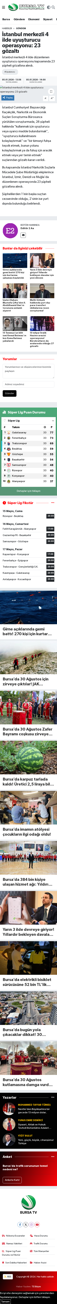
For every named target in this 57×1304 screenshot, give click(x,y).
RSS (9, 1277)
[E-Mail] (23, 235)
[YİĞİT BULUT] (9, 1139)
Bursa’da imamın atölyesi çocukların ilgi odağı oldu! (27, 832)
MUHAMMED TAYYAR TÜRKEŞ (34, 1105)
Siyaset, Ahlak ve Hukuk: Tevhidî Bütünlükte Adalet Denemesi (33, 1126)
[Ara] (53, 8)
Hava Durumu (41, 1236)
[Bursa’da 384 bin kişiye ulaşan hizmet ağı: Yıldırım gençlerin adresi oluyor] (28, 858)
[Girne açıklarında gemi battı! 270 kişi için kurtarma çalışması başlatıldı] (15, 260)
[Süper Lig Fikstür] (52, 503)
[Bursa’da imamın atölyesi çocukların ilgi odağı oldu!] (28, 807)
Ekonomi (33, 19)
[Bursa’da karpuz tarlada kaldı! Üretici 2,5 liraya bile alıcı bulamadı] (28, 757)
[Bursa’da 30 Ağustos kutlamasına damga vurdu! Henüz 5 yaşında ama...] (28, 1058)
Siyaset (48, 19)
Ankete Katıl (12, 1180)
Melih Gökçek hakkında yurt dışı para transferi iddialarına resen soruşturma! (40, 305)
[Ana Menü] (3, 7)
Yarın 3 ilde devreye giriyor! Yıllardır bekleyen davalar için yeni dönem (28, 932)
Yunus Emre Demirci (30, 1120)
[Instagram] (31, 1224)
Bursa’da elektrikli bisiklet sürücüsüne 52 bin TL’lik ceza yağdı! (27, 982)
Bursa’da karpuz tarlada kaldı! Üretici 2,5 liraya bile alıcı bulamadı (27, 782)
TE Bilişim (36, 1286)
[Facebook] (20, 1224)
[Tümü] (52, 1097)
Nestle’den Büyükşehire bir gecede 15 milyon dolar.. (34, 1111)
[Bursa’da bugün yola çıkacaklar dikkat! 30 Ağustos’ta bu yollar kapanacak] (28, 1008)
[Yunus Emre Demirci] (9, 1124)
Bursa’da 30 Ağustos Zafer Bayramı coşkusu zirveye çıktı (27, 732)
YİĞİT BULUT (25, 1136)
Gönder (9, 393)
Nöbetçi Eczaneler (15, 1236)
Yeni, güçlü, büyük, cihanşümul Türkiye (36, 1142)
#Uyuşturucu (9, 72)
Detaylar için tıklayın (28, 491)
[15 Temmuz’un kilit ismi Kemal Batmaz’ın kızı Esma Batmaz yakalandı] (15, 323)
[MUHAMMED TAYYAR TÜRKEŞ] (9, 1108)
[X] (25, 1224)
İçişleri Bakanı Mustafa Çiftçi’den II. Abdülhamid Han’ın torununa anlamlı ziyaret (14, 305)
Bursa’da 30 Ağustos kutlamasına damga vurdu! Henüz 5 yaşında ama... (27, 1082)
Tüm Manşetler (41, 1251)
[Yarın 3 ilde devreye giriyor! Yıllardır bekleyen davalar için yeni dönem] (42, 260)
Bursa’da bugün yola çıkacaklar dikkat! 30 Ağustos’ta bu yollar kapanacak (22, 1032)
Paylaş (9, 97)
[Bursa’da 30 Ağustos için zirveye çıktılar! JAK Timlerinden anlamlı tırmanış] (28, 657)
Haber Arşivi (40, 1262)
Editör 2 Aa (27, 228)
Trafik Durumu (41, 1243)
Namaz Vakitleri (14, 1243)
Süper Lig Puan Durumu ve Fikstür (11, 1253)
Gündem (19, 19)
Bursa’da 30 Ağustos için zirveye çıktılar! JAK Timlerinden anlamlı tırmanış (25, 682)
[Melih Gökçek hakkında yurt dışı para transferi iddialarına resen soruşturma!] (42, 290)
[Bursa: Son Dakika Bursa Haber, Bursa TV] (26, 7)
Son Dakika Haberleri (16, 1262)
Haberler (7, 28)
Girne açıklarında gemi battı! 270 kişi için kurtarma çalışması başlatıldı (28, 632)
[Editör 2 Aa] (10, 230)
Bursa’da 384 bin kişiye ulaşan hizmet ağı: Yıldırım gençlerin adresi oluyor (27, 882)
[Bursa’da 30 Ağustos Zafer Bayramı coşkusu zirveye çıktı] (28, 707)
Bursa (6, 19)
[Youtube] (37, 1224)
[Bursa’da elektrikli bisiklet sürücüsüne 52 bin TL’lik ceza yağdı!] (28, 958)
